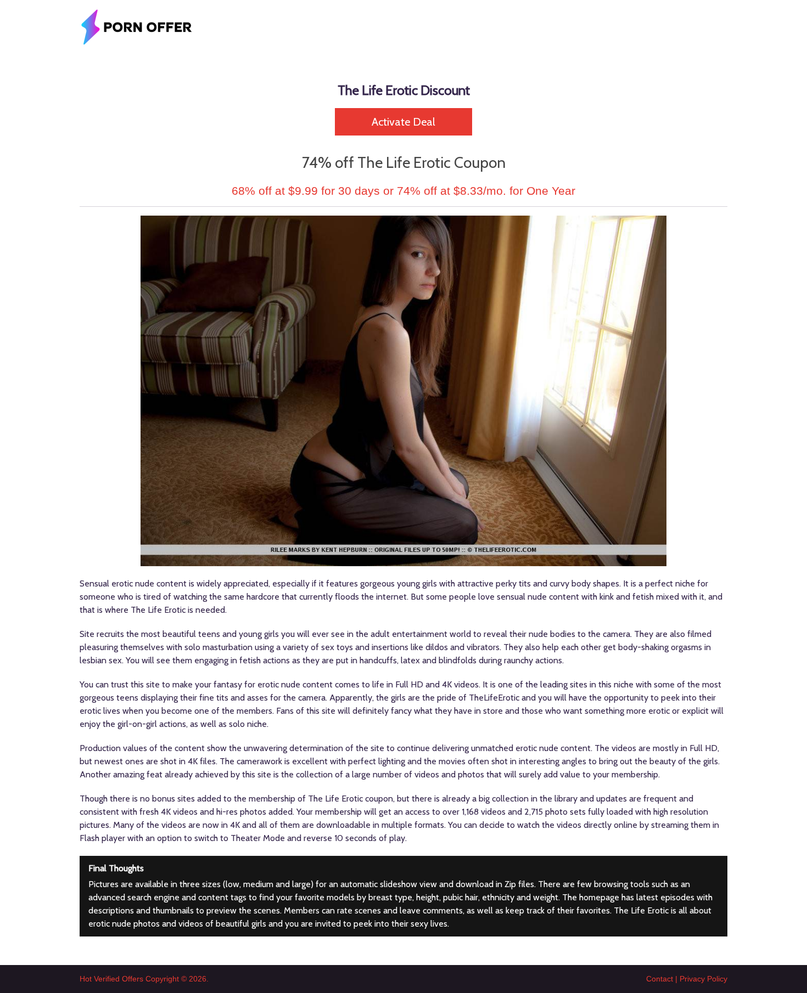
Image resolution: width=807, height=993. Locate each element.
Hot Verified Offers (111, 978)
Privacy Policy (703, 978)
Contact (659, 978)
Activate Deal (403, 121)
